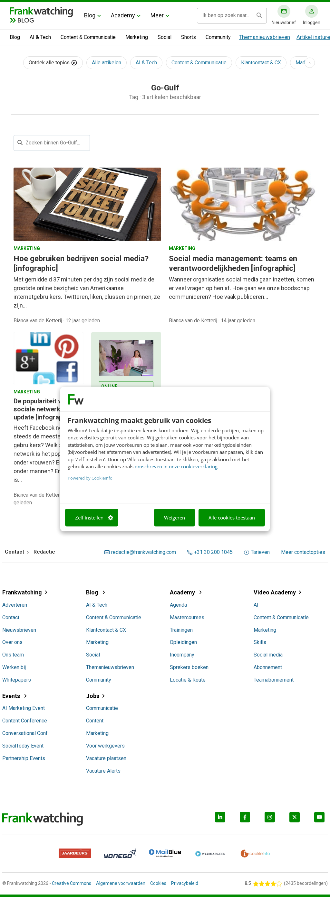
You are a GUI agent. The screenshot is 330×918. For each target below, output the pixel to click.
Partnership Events (23, 758)
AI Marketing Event (23, 708)
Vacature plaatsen (106, 758)
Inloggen (311, 22)
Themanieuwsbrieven (264, 37)
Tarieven (260, 552)
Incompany (182, 655)
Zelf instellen (89, 517)
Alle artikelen (106, 63)
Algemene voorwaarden (120, 883)
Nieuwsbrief (284, 22)
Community (218, 37)
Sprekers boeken (189, 667)
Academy (123, 15)
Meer (157, 15)
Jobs (92, 696)
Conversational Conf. (25, 733)
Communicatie (102, 708)
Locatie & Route (188, 680)
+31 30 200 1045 (213, 552)
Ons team (13, 655)
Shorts (188, 37)
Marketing (136, 37)
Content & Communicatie (88, 37)
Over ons (12, 642)
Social (164, 37)
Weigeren (174, 517)
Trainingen (181, 630)
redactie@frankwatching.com (143, 552)
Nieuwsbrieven (19, 630)
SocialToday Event (23, 746)
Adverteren (14, 605)
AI (256, 605)
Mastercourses (187, 617)
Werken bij (14, 667)
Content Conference (24, 721)
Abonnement (268, 667)
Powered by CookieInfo (90, 478)
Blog (89, 15)
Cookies (158, 883)
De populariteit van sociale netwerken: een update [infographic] (47, 409)
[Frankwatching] (41, 11)
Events (11, 696)
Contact (10, 617)
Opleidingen (183, 642)
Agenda (178, 605)
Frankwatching (22, 592)
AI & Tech (40, 37)
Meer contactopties (303, 552)
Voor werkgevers (105, 746)
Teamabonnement (274, 680)
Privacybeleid (184, 883)
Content (94, 721)
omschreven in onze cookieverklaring (176, 466)
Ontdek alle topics (50, 63)
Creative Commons (71, 883)
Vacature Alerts (103, 771)
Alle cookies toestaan (232, 517)
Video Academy (275, 592)
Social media (268, 655)
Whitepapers (16, 680)
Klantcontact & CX (261, 63)
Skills (260, 642)
